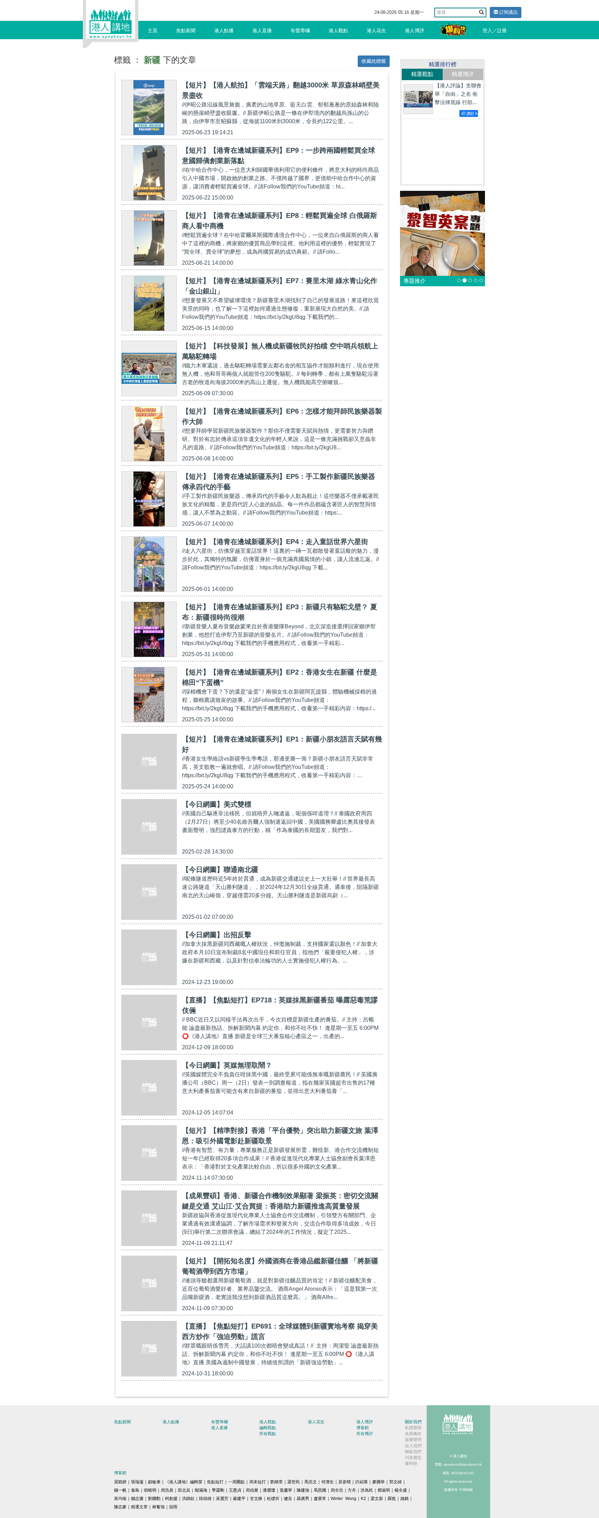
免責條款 (413, 1433)
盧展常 (320, 1498)
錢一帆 (120, 1490)
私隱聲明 (413, 1427)
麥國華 (378, 1481)
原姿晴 (344, 1481)
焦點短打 (215, 1481)
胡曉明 (150, 1490)
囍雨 (173, 1506)
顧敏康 (154, 1481)
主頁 (152, 30)
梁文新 (377, 1498)
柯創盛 (171, 1498)
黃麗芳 (222, 1498)
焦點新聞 (186, 30)
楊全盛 (400, 1490)
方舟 (352, 1490)
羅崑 (392, 1498)
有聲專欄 (300, 30)
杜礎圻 (273, 1498)
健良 (288, 1498)
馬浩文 (310, 1481)
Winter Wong (343, 1498)
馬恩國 (320, 1490)
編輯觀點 (267, 1427)
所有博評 (364, 1433)
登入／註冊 (495, 30)
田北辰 (184, 1490)
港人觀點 (338, 30)
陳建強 (303, 1490)
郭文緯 (395, 1481)
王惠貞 (235, 1490)
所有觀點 (267, 1433)
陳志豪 (120, 1506)
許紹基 (361, 1481)
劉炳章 (276, 1481)
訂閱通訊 (508, 12)
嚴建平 (239, 1498)
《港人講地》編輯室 (183, 1481)
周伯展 (252, 1490)
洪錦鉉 (188, 1498)
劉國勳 (154, 1498)
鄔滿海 (201, 1490)
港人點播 (224, 30)
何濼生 (327, 1481)
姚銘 (404, 1498)
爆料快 (411, 1463)
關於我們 (413, 1421)
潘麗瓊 (269, 1490)
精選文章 (139, 1506)
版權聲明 (413, 1439)
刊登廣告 (413, 1457)
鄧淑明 (383, 1490)
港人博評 (414, 30)
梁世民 (293, 1481)
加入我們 (413, 1445)
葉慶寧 (286, 1490)
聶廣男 (303, 1498)
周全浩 (337, 1490)
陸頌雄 (205, 1498)
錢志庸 (137, 1498)
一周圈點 (236, 1481)
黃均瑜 (120, 1498)
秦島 (135, 1490)
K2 (363, 1498)
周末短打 (257, 1481)
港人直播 (262, 30)
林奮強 (158, 1506)
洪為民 (367, 1490)
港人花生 (376, 30)
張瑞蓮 (137, 1481)
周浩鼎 (167, 1490)
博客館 (362, 1427)
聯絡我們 (413, 1451)
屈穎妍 (120, 1481)
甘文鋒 (256, 1498)
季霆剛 (218, 1490)
